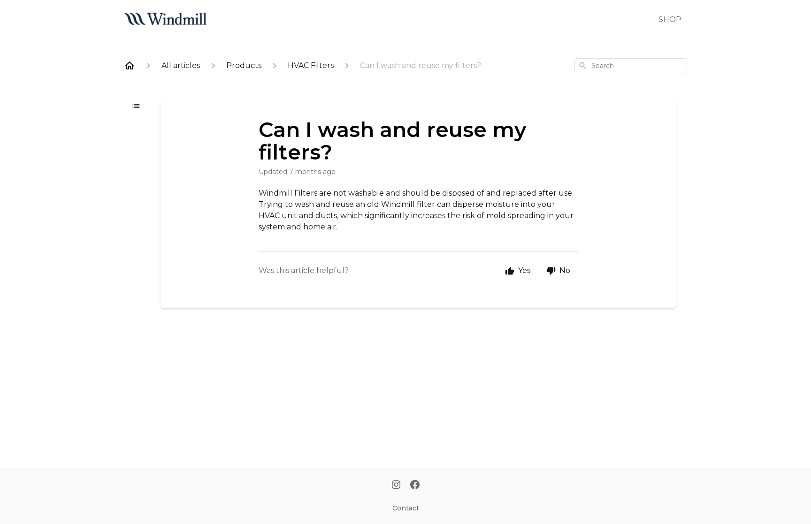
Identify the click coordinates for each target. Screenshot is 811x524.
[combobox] (630, 65)
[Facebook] (415, 485)
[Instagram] (396, 485)
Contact (405, 508)
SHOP (669, 19)
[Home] (129, 65)
